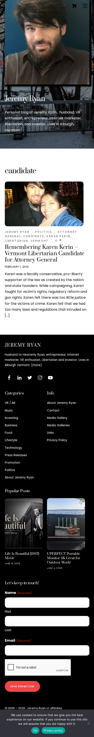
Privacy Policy (57, 440)
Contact (53, 410)
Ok (35, 730)
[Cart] (74, 6)
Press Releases (16, 455)
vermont (40, 241)
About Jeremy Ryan (19, 477)
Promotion (12, 463)
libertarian (16, 241)
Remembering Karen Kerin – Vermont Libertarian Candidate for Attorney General (45, 254)
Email (18, 640)
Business (11, 425)
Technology (13, 448)
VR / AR (10, 403)
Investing (11, 418)
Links (50, 433)
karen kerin (58, 236)
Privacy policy (53, 730)
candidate (33, 236)
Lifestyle (11, 440)
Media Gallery (57, 418)
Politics (43, 232)
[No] (88, 723)
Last (8, 630)
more (36, 365)
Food (8, 433)
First (8, 611)
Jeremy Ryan (25, 99)
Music (9, 410)
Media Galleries (58, 425)
